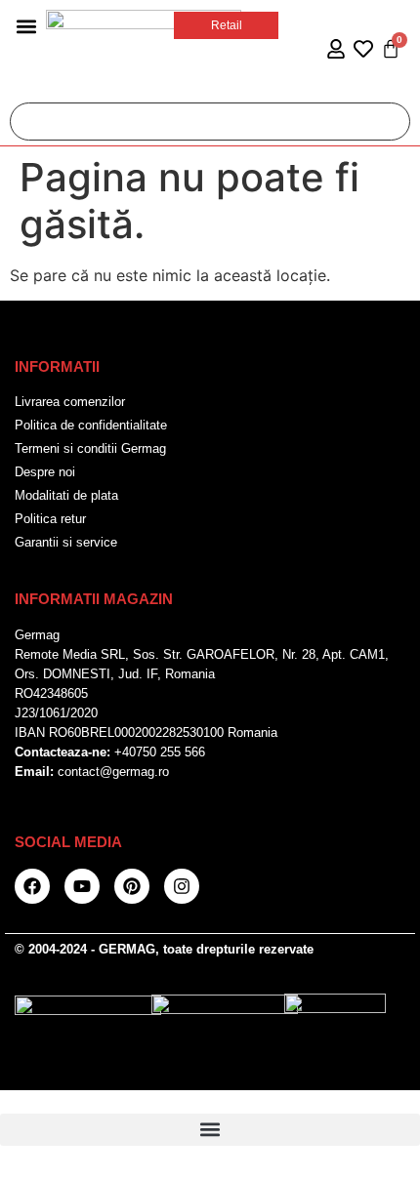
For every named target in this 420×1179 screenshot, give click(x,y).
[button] (26, 26)
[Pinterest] (131, 886)
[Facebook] (32, 886)
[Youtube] (82, 886)
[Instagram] (181, 886)
